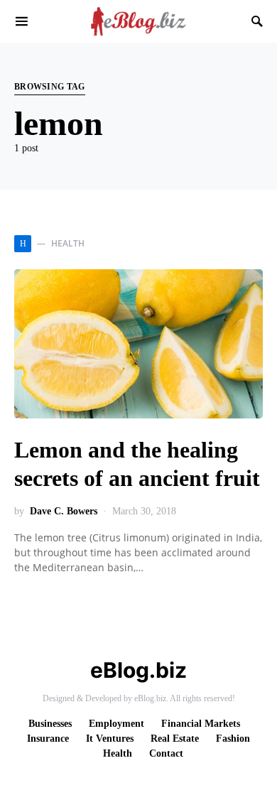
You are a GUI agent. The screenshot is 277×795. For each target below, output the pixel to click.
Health (117, 753)
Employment (116, 723)
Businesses (50, 723)
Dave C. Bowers (63, 511)
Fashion (233, 738)
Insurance (48, 738)
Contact (166, 753)
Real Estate (175, 738)
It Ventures (110, 738)
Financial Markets (200, 723)
